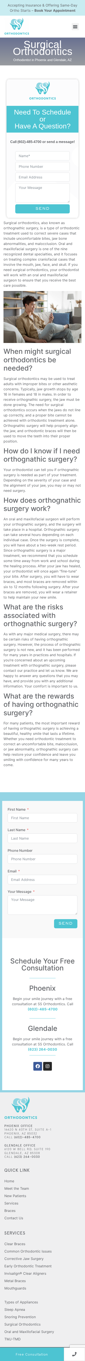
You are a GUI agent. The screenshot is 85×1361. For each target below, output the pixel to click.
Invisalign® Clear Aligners (25, 1273)
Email (12, 871)
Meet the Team (16, 1188)
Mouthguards (15, 1288)
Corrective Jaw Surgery (24, 1258)
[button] (75, 26)
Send (43, 209)
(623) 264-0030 (42, 1049)
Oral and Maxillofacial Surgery (29, 1331)
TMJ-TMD (12, 1339)
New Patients (15, 1196)
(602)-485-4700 (29, 142)
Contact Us (13, 1218)
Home (9, 1181)
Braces (9, 1210)
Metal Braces (15, 1281)
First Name (17, 809)
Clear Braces (14, 1244)
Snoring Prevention (20, 1317)
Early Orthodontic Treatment (28, 1266)
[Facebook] (37, 1066)
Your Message (19, 891)
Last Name (16, 830)
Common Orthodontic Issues (28, 1251)
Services (11, 1203)
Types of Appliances (21, 1302)
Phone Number (20, 850)
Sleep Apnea (14, 1309)
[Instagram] (47, 1066)
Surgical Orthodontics (22, 1324)
